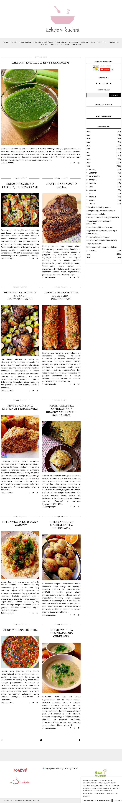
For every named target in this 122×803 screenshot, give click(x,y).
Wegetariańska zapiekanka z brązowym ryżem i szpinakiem (61, 410)
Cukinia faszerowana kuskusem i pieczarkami (61, 295)
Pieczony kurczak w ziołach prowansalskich (20, 295)
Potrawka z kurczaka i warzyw (20, 523)
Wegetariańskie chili (20, 630)
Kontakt (55, 44)
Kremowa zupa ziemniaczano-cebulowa (61, 633)
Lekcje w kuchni (25, 800)
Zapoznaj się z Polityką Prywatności (96, 800)
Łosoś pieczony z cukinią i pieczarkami (20, 185)
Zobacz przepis (8, 163)
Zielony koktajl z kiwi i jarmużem (40, 62)
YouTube (44, 44)
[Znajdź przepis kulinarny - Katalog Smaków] (60, 768)
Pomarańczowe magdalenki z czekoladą (61, 525)
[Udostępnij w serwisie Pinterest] (79, 163)
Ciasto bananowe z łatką (61, 185)
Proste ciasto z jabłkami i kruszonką (20, 407)
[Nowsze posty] (2, 740)
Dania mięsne (25, 42)
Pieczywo (102, 42)
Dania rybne (61, 42)
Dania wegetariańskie (43, 42)
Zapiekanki (73, 42)
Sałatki (84, 42)
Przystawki (114, 42)
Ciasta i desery (10, 42)
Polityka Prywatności (71, 44)
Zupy (93, 42)
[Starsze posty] (80, 740)
